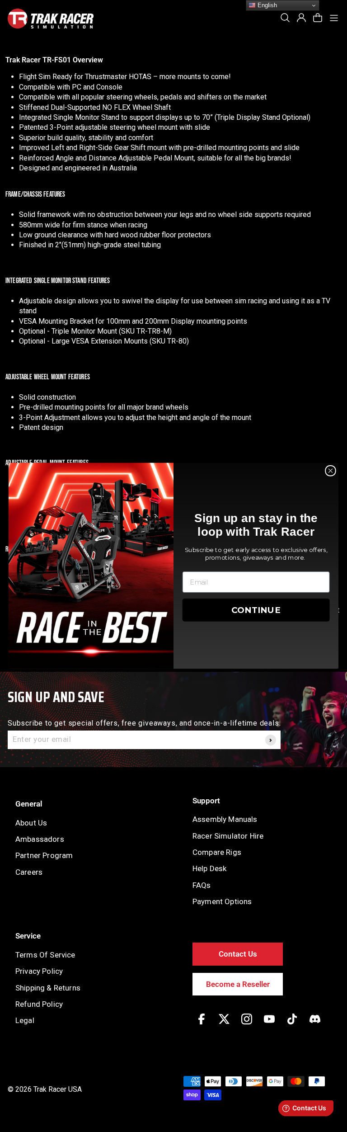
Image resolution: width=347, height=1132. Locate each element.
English (266, 5)
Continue (256, 610)
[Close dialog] (330, 471)
